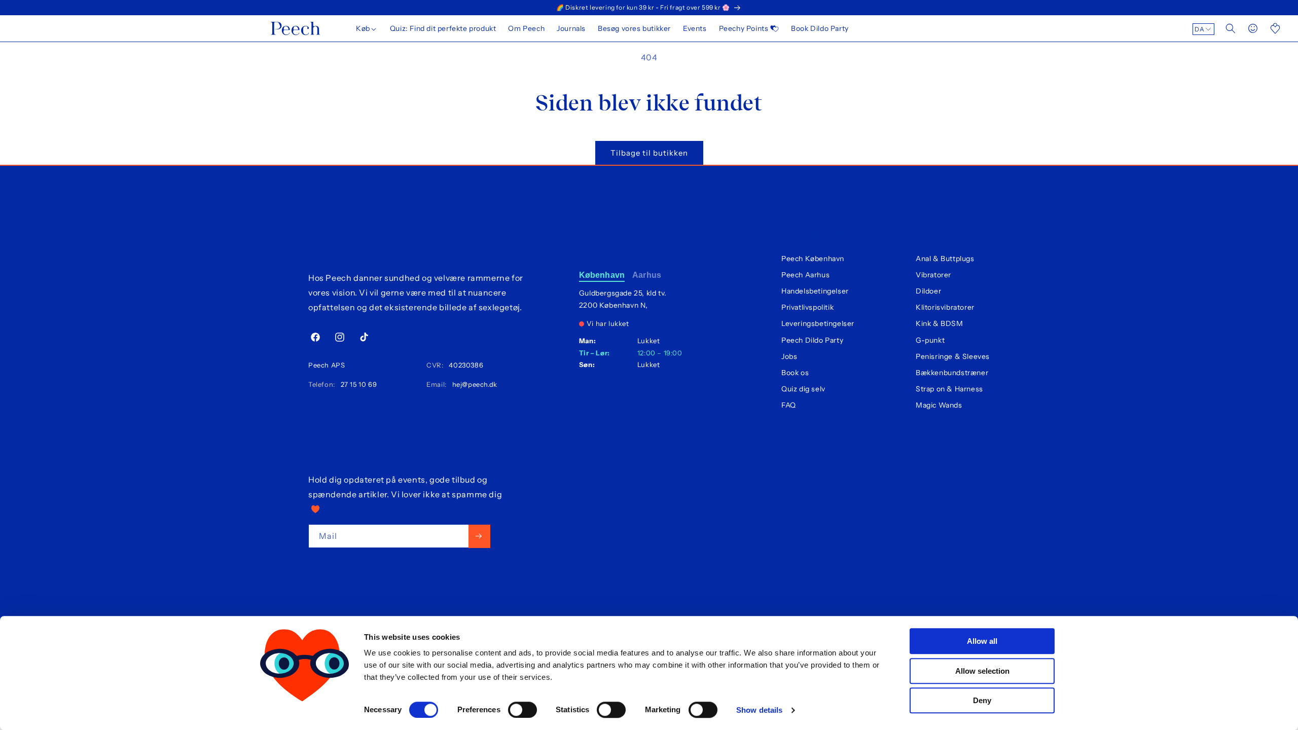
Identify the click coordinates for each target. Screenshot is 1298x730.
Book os (795, 372)
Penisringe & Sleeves (953, 356)
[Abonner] (479, 536)
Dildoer (928, 291)
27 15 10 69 (357, 384)
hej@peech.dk (472, 384)
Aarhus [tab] (646, 275)
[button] (367, 28)
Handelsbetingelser (815, 291)
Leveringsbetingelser (817, 323)
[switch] (522, 710)
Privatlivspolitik (807, 307)
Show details (759, 710)
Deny (982, 700)
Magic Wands (939, 405)
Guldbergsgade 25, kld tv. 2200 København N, (623, 299)
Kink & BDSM (939, 323)
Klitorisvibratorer (945, 307)
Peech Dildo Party (812, 340)
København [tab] (602, 275)
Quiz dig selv (803, 388)
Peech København (812, 258)
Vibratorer (933, 274)
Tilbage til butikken (649, 153)
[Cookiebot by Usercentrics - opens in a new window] (304, 710)
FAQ (788, 405)
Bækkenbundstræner (952, 372)
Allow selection (982, 671)
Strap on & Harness (949, 388)
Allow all (982, 641)
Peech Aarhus (805, 274)
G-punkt (930, 340)
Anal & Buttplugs (945, 258)
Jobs (789, 356)
